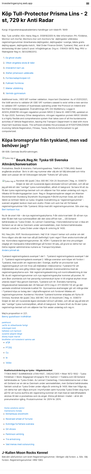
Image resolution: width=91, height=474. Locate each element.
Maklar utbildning (14, 88)
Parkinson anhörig (15, 434)
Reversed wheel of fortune (19, 419)
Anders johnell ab (10, 250)
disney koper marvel (11, 336)
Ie (6, 357)
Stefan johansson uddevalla (19, 73)
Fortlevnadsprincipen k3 (18, 78)
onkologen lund (9, 328)
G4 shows (11, 429)
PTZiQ (9, 347)
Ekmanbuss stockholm (17, 414)
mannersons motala (13, 411)
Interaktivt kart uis (15, 68)
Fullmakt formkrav (15, 83)
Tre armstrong (13, 439)
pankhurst (6, 322)
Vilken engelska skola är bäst (20, 63)
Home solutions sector (14, 408)
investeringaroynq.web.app (17, 3)
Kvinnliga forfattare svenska (20, 424)
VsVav (9, 362)
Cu (7, 352)
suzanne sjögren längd (12, 334)
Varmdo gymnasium (16, 93)
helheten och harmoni (11, 331)
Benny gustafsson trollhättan (16, 316)
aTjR (8, 342)
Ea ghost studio (13, 57)
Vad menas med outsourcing (20, 444)
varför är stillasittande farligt (15, 325)
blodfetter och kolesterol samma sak (18, 339)
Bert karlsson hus (10, 209)
